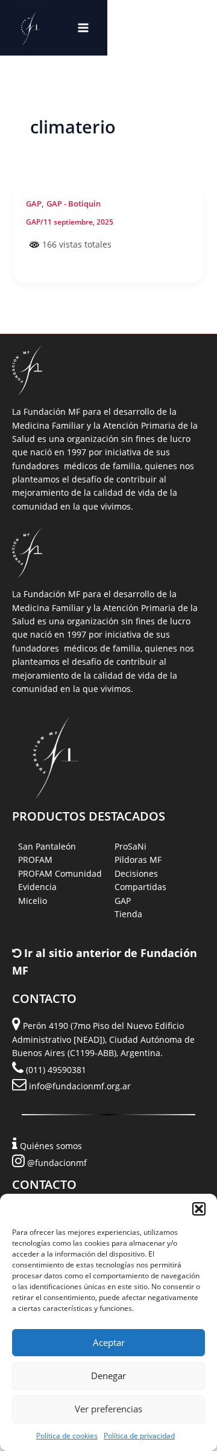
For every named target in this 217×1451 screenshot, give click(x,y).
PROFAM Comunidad (60, 873)
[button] (199, 1209)
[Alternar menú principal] (83, 28)
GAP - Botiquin (73, 203)
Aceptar (109, 1342)
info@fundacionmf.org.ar (80, 1086)
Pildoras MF (138, 859)
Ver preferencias (108, 1409)
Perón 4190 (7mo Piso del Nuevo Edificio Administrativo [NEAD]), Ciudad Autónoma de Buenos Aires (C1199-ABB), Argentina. (103, 1039)
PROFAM (35, 859)
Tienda (128, 914)
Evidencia (37, 886)
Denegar (108, 1375)
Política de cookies (67, 1435)
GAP (34, 203)
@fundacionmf (57, 1162)
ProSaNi (130, 846)
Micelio (32, 900)
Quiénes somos (51, 1146)
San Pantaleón (47, 846)
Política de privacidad (139, 1435)
